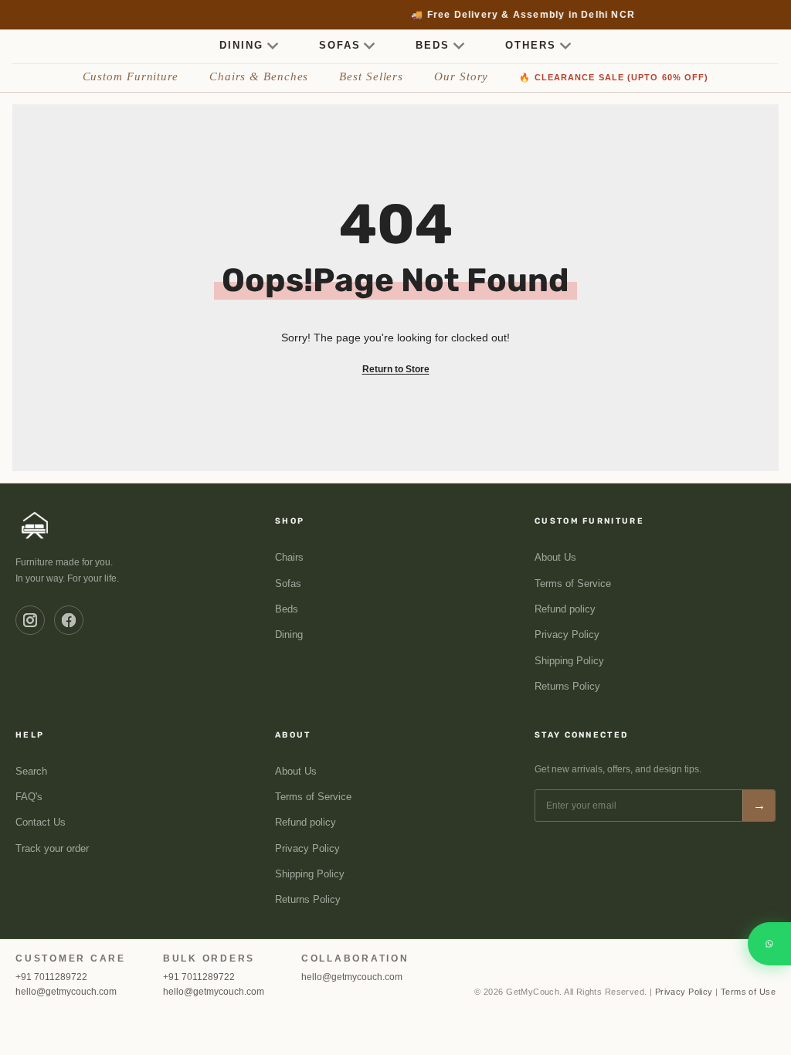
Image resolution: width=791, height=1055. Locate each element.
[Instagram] (30, 620)
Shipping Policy (569, 661)
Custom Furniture (130, 76)
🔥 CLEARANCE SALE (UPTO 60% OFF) (613, 77)
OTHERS (530, 45)
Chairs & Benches (258, 76)
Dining (289, 634)
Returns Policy (567, 686)
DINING (241, 45)
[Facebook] (68, 620)
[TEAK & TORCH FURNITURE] (35, 525)
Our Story (461, 76)
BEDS (433, 45)
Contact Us (40, 822)
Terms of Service (573, 583)
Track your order (52, 848)
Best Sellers (371, 76)
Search (31, 771)
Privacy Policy (567, 634)
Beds (286, 609)
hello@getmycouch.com (66, 991)
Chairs (289, 557)
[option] (396, 15)
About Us (555, 557)
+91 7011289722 (51, 977)
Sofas (288, 583)
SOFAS (340, 45)
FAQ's (28, 797)
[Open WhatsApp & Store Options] (769, 943)
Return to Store (395, 369)
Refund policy (565, 609)
